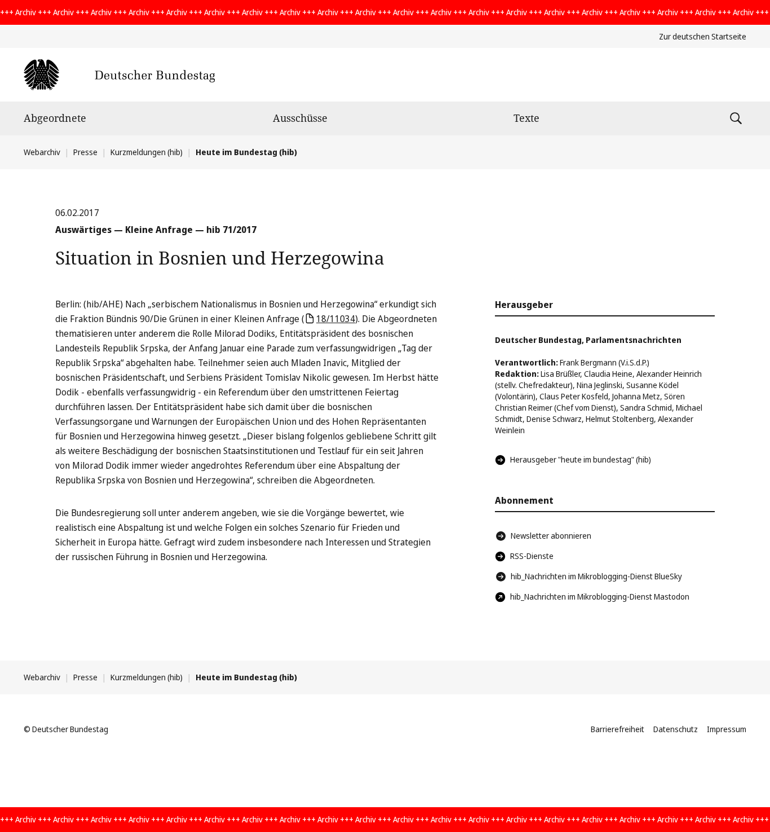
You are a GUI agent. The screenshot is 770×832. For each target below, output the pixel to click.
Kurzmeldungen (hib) (146, 152)
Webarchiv (42, 152)
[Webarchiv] (119, 74)
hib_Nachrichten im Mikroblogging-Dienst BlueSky (596, 576)
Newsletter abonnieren (551, 535)
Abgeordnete (55, 118)
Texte (526, 118)
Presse (85, 152)
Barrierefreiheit (617, 729)
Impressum (726, 729)
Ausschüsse (300, 118)
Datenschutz (675, 729)
